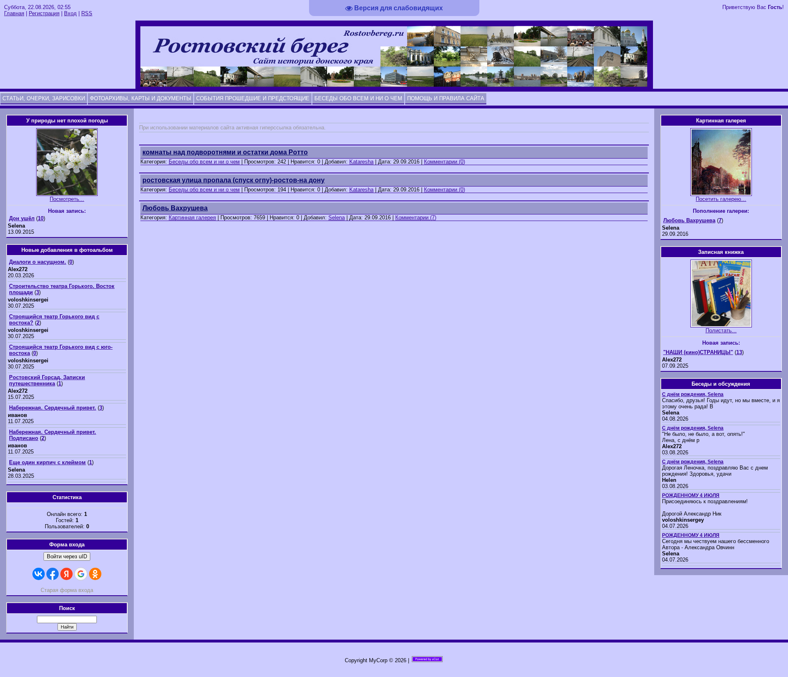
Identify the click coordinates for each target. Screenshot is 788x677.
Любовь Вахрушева (689, 220)
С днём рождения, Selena (693, 394)
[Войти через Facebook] (52, 574)
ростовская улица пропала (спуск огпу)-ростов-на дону (233, 180)
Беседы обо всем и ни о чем (204, 162)
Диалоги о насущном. (37, 262)
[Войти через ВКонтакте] (38, 574)
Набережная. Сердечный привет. (52, 408)
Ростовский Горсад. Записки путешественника (47, 380)
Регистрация (44, 13)
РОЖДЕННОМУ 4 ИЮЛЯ (690, 495)
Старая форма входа (67, 590)
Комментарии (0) (444, 162)
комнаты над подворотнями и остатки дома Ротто (225, 152)
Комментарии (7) (415, 217)
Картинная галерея (192, 217)
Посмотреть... (67, 199)
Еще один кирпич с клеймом (47, 462)
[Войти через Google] (80, 573)
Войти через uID (67, 556)
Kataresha (361, 162)
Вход (70, 13)
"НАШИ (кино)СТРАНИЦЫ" (698, 352)
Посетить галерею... (721, 199)
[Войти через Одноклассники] (95, 574)
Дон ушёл (21, 218)
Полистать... (721, 330)
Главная (14, 13)
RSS (86, 13)
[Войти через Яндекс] (66, 574)
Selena (336, 217)
